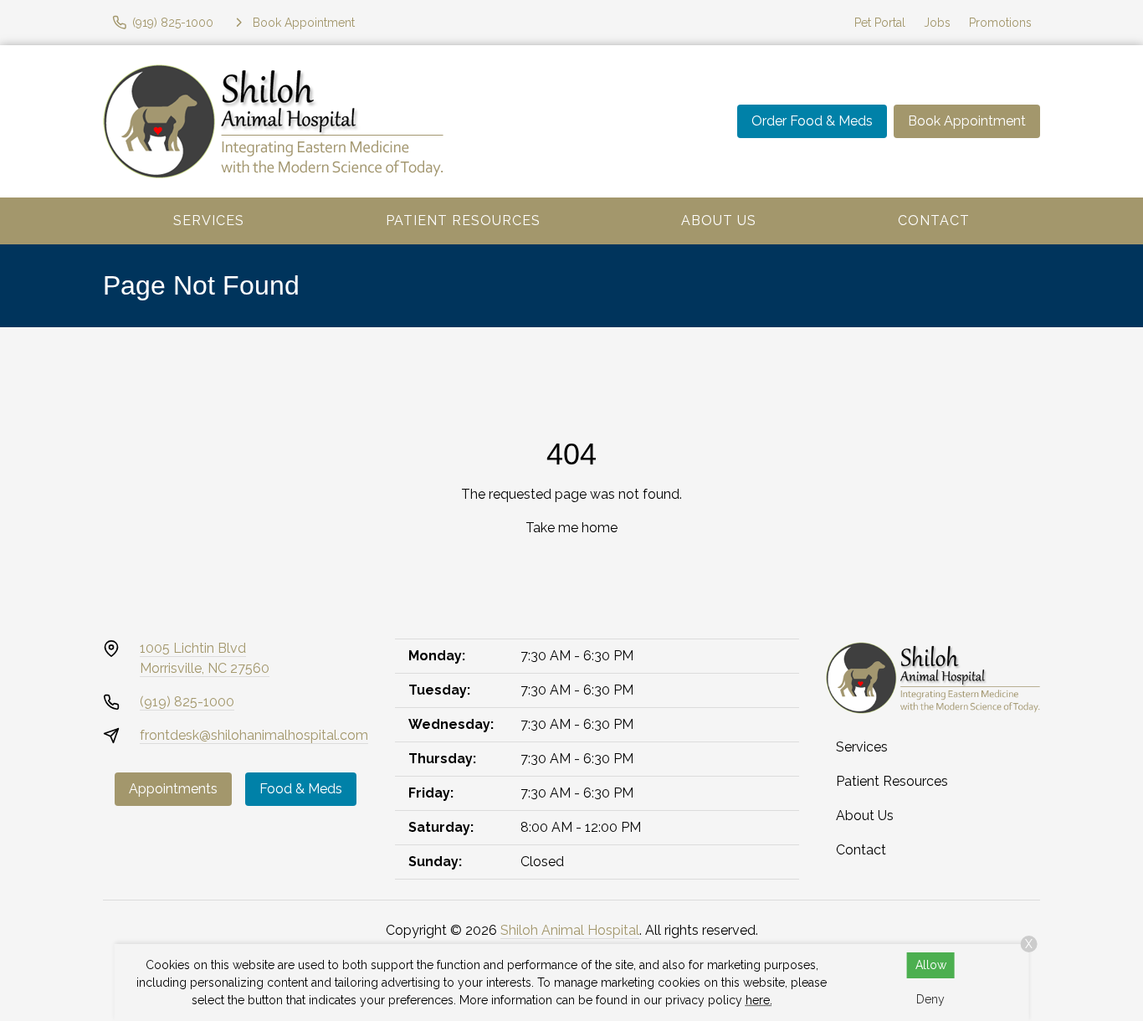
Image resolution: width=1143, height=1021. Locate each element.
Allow (930, 965)
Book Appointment (967, 121)
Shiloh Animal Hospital (569, 930)
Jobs (937, 22)
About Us (718, 220)
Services (208, 220)
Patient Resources (463, 220)
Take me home (571, 528)
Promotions (1000, 22)
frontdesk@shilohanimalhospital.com (254, 735)
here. (759, 1000)
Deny (930, 999)
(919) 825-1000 (187, 702)
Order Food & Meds (812, 121)
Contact (934, 220)
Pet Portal (879, 22)
